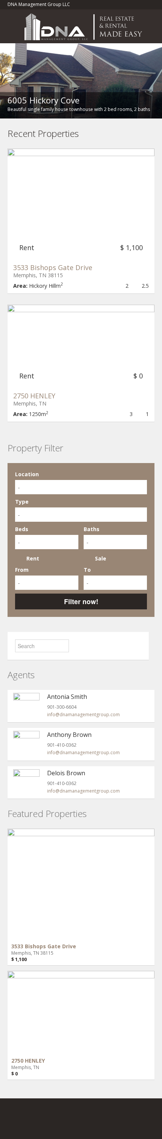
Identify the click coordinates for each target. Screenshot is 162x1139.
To (87, 569)
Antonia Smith (67, 697)
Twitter (79, 1123)
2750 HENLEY (34, 395)
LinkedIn (62, 1123)
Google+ (43, 1123)
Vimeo (97, 1123)
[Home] (85, 26)
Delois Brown (66, 773)
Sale (100, 558)
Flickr (25, 1123)
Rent (32, 558)
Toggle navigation (14, 27)
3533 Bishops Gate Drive (52, 267)
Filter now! (81, 601)
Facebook (10, 1123)
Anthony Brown (69, 734)
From (22, 569)
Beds (21, 529)
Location (27, 474)
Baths (91, 529)
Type (22, 501)
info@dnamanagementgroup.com (83, 714)
